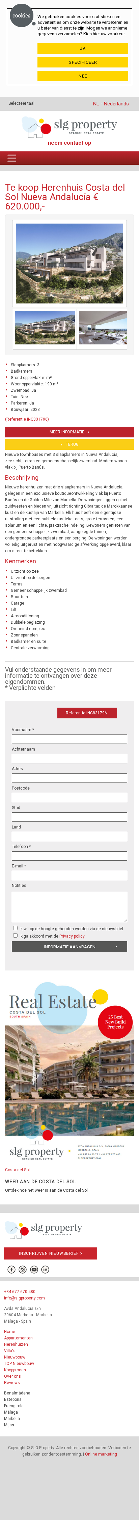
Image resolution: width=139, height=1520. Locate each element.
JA (83, 48)
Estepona (13, 1399)
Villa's (10, 1350)
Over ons (12, 1376)
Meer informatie (67, 432)
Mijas (9, 1425)
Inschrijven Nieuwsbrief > (51, 1253)
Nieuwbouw (14, 1357)
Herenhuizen (16, 1344)
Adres (17, 768)
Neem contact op (69, 143)
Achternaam (23, 749)
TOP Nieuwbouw (19, 1363)
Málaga (11, 1412)
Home (9, 1331)
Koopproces (15, 1370)
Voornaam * (23, 729)
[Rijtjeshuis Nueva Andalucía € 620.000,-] (45, 329)
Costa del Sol (17, 1170)
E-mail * (19, 866)
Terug (72, 444)
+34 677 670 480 (19, 1291)
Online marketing (101, 1454)
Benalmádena (17, 1393)
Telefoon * (21, 846)
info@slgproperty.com (24, 1298)
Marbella (12, 1418)
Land (16, 827)
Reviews (12, 1382)
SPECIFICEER (83, 62)
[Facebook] (11, 1270)
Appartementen (18, 1338)
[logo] (69, 127)
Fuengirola (14, 1406)
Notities (19, 885)
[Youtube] (34, 1270)
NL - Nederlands (111, 104)
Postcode (21, 788)
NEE (83, 76)
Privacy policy (72, 936)
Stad (16, 807)
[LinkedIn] (45, 1270)
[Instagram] (23, 1270)
